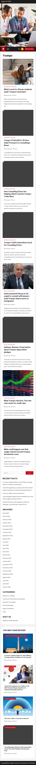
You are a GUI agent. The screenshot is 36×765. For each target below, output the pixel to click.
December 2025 (7, 526)
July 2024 (5, 580)
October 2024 (7, 571)
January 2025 (7, 561)
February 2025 (7, 558)
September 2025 (8, 535)
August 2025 (6, 539)
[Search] (19, 49)
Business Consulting (9, 137)
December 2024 (7, 564)
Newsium (23, 763)
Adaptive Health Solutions (10, 620)
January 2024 (7, 587)
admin (15, 95)
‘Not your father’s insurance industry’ (13, 493)
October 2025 (7, 532)
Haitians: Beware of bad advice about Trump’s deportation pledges (17, 349)
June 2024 (6, 583)
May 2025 (6, 548)
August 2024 (6, 577)
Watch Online (29, 49)
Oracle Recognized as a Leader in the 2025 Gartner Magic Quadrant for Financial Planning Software (16, 688)
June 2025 (6, 545)
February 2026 (7, 519)
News (4, 612)
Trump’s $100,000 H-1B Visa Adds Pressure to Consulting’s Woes (17, 142)
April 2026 (6, 513)
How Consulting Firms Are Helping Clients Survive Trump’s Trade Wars (17, 194)
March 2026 (6, 516)
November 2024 (8, 567)
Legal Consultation (9, 291)
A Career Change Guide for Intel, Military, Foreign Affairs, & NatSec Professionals (17, 656)
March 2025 (6, 555)
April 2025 (6, 551)
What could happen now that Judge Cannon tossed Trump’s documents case (17, 451)
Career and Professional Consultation (14, 599)
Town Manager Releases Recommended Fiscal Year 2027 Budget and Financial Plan (17, 749)
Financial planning (9, 398)
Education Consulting (10, 86)
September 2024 (8, 574)
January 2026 (7, 522)
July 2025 (5, 542)
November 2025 (8, 529)
